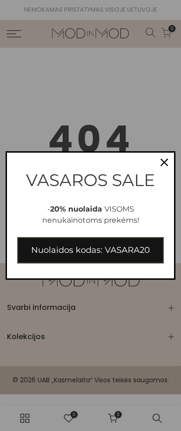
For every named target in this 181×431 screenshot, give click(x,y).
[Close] (164, 162)
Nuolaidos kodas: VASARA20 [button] (90, 250)
